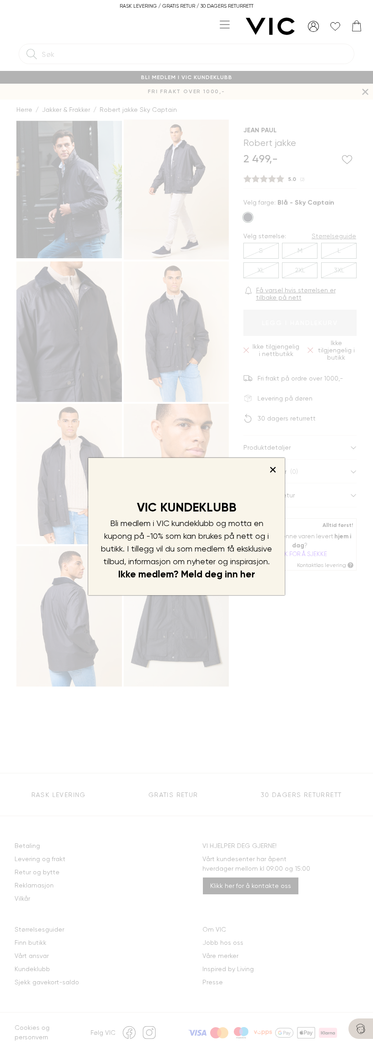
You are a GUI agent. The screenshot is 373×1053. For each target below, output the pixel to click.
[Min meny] (313, 26)
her (247, 574)
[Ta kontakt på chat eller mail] (360, 1028)
